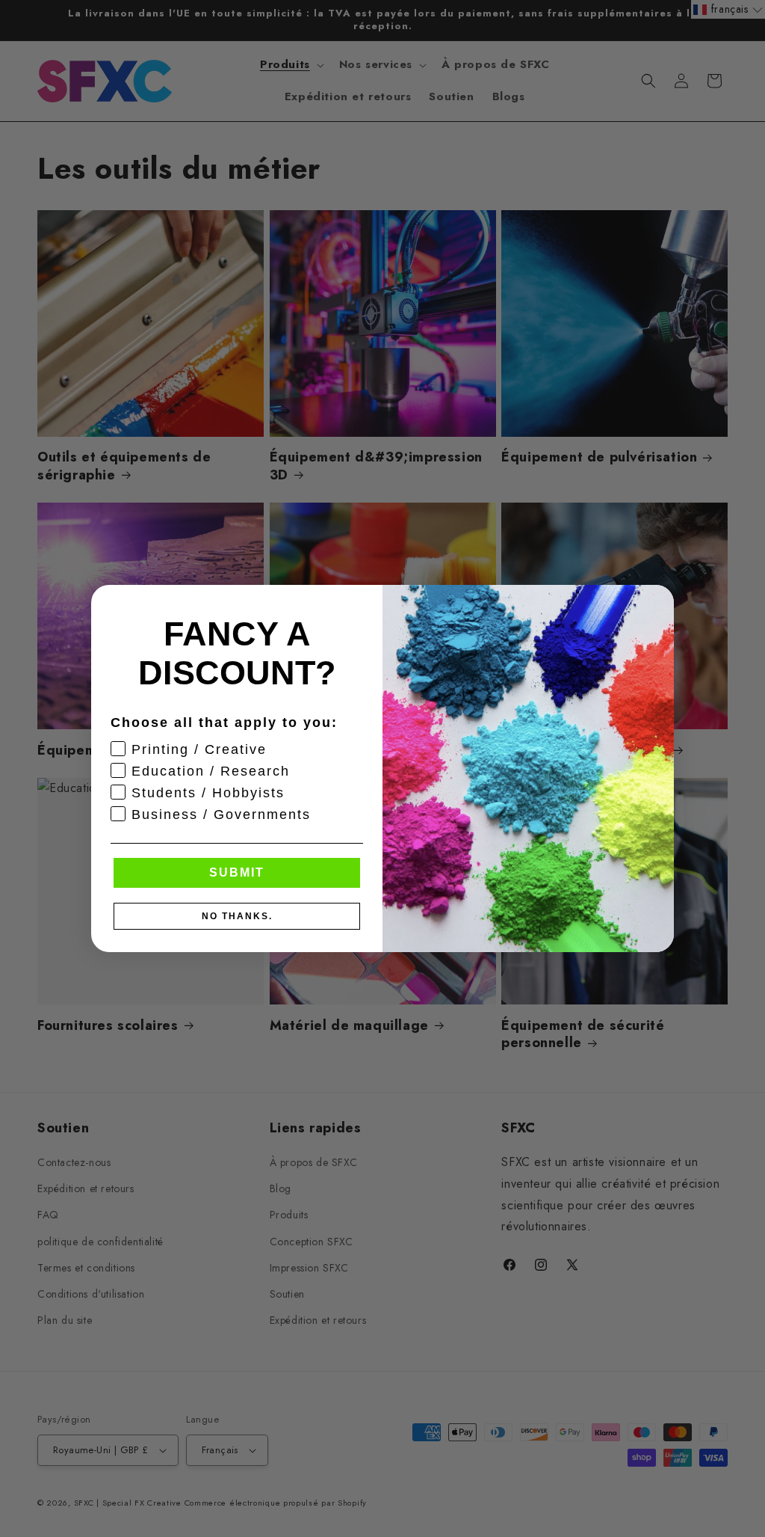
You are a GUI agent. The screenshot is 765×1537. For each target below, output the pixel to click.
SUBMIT (236, 872)
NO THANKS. (237, 916)
